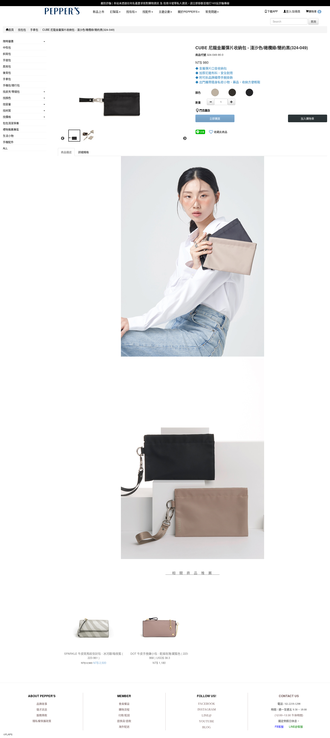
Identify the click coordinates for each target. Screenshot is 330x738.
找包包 (22, 30)
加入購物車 (307, 118)
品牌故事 (41, 703)
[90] (249, 92)
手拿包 (34, 30)
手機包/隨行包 (11, 85)
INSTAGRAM (206, 709)
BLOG (206, 727)
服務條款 (41, 715)
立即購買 (214, 118)
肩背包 (7, 66)
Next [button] (185, 138)
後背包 (7, 72)
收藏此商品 (220, 132)
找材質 (7, 110)
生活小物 (8, 136)
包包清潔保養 (11, 123)
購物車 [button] (314, 11)
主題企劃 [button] (164, 12)
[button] (115, 11)
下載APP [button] (272, 11)
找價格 (7, 117)
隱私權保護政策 (41, 721)
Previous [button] (63, 138)
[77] (232, 92)
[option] (123, 84)
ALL (5, 148)
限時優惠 (8, 41)
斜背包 (7, 54)
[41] (215, 92)
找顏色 (7, 98)
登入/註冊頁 (293, 11)
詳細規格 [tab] (83, 152)
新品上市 (98, 12)
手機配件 (8, 142)
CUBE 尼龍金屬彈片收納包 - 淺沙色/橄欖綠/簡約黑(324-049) (78, 30)
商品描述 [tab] (66, 152)
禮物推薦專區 (11, 129)
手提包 (7, 60)
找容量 (7, 104)
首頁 (11, 30)
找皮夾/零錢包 (11, 91)
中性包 (7, 47)
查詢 (313, 21)
